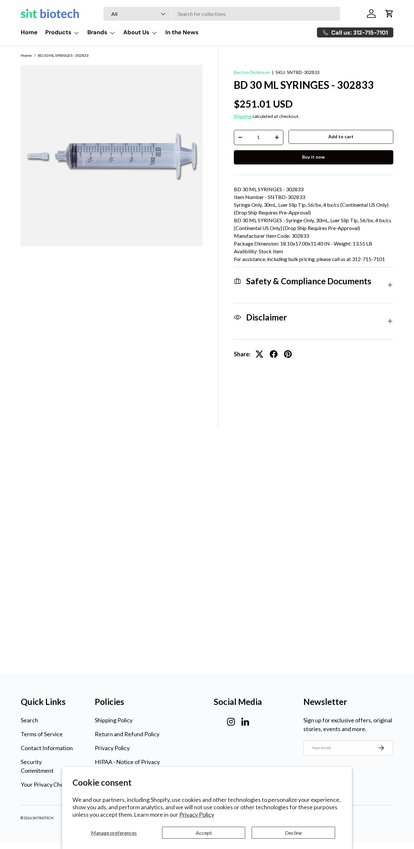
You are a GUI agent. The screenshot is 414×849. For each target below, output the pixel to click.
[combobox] (222, 14)
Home (29, 32)
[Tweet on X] (259, 354)
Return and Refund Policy (127, 734)
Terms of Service (42, 734)
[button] (389, 13)
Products (58, 32)
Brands (97, 32)
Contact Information (47, 747)
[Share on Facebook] (274, 354)
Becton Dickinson (252, 72)
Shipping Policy (114, 720)
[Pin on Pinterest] (288, 354)
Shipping (242, 116)
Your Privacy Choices (47, 784)
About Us (136, 32)
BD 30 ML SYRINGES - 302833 (63, 56)
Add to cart (341, 136)
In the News (182, 32)
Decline (293, 833)
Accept (204, 833)
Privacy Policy (196, 814)
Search (29, 720)
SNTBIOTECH (42, 818)
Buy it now (313, 157)
